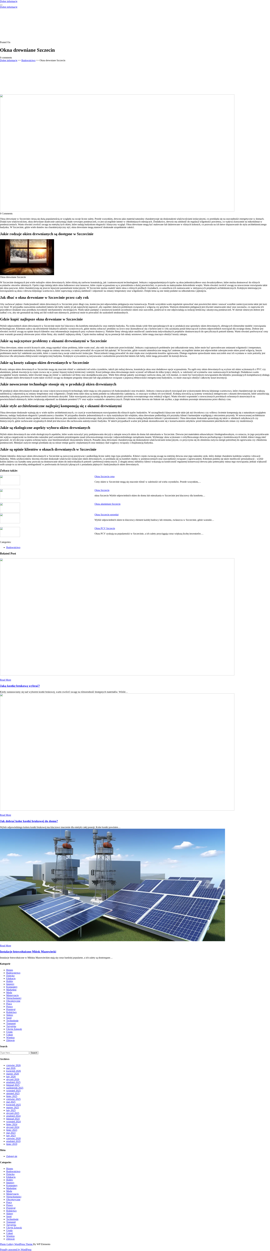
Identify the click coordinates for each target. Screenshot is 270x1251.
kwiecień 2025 (13, 1104)
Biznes (9, 970)
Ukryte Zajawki (14, 1029)
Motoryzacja (12, 995)
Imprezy (10, 984)
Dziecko (10, 975)
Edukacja (10, 978)
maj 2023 (10, 1132)
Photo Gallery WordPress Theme (16, 1244)
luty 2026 (11, 1076)
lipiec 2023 (11, 1130)
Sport (9, 1017)
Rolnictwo (11, 1012)
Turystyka (11, 1026)
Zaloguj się (11, 1156)
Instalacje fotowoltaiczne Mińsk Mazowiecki (28, 951)
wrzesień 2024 (13, 1121)
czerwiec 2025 (13, 1099)
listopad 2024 (13, 1118)
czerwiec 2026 (13, 1065)
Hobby (9, 981)
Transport (11, 1023)
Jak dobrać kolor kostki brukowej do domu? (29, 821)
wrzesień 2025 (13, 1090)
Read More (5, 680)
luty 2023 (11, 1135)
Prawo (9, 1006)
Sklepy (9, 1015)
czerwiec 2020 (13, 1138)
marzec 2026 (12, 1073)
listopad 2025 (13, 1085)
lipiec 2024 (11, 1124)
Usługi (9, 1034)
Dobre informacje (8, 1)
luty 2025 (11, 1110)
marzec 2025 (12, 1107)
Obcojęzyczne (13, 1001)
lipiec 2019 (11, 1144)
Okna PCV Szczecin (105, 528)
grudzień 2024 (13, 1116)
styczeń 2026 (12, 1079)
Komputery (12, 987)
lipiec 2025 (11, 1096)
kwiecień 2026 (13, 1071)
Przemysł (10, 1009)
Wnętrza (10, 1037)
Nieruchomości (13, 998)
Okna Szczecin (102, 490)
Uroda (9, 1032)
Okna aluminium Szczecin (107, 504)
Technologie (12, 1020)
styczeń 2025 (12, 1113)
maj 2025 (10, 1102)
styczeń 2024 (12, 1127)
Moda (9, 992)
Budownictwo (28, 60)
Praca (9, 1003)
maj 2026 (10, 1068)
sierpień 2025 (13, 1093)
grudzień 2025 (13, 1082)
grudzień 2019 (13, 1141)
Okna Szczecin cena (105, 476)
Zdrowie (10, 1040)
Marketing (11, 989)
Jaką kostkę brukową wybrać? (20, 685)
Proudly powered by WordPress (15, 1249)
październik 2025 (14, 1087)
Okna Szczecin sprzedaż (107, 514)
